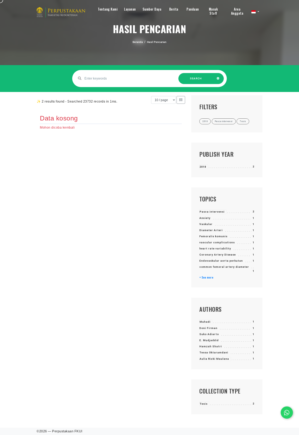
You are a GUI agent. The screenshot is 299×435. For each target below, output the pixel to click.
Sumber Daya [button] (152, 9)
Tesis (203, 403)
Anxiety (205, 218)
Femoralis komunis (213, 236)
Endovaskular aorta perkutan (221, 260)
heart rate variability (215, 248)
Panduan (193, 9)
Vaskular (206, 224)
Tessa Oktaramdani (213, 352)
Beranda (138, 42)
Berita (173, 9)
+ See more (206, 277)
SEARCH (196, 78)
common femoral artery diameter (224, 266)
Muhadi (205, 321)
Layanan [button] (130, 9)
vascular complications (217, 242)
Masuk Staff (213, 11)
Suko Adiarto (209, 334)
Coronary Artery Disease (217, 254)
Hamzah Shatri (210, 346)
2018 (203, 166)
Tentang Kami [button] (108, 9)
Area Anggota (237, 11)
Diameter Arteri (211, 230)
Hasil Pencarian (157, 42)
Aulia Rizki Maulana (214, 358)
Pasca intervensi (212, 211)
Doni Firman (208, 328)
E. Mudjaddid (209, 340)
